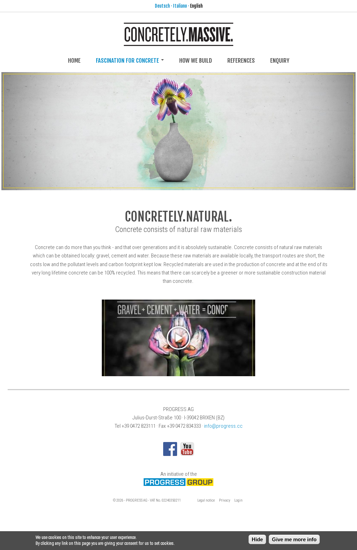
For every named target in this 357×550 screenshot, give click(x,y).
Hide (257, 539)
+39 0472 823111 (138, 426)
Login (238, 500)
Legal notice (206, 500)
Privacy (224, 500)
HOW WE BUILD (195, 60)
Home (74, 60)
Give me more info (294, 539)
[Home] (178, 41)
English (196, 6)
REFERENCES (241, 60)
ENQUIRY (279, 60)
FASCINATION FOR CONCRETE (128, 60)
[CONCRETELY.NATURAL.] (178, 131)
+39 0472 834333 (184, 426)
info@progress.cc (223, 426)
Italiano (180, 6)
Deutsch (162, 6)
